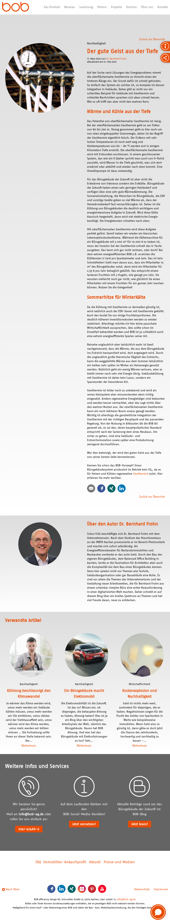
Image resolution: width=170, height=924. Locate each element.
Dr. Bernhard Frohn (116, 58)
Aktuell (95, 862)
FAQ (38, 862)
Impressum (161, 889)
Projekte (116, 7)
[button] (158, 912)
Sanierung (86, 7)
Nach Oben (12, 889)
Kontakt (162, 7)
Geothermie (141, 473)
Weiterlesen (28, 745)
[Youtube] (102, 889)
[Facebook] (101, 488)
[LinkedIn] (122, 488)
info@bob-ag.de (31, 814)
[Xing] (111, 488)
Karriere (131, 7)
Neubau (69, 7)
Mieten (102, 7)
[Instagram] (82, 889)
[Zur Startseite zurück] (15, 7)
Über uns (147, 7)
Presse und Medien (119, 862)
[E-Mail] (91, 488)
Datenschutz (142, 889)
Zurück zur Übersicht (152, 39)
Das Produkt (52, 7)
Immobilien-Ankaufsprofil (64, 862)
